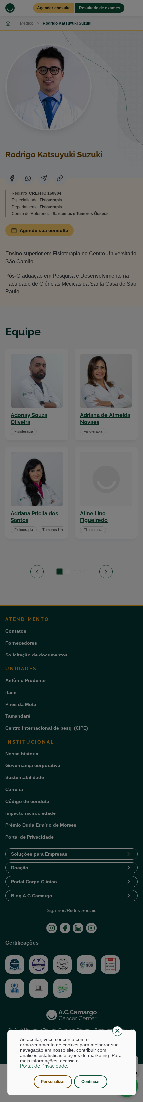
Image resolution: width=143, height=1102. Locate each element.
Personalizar (53, 1081)
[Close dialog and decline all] (117, 1031)
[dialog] (71, 1062)
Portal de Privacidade (43, 1066)
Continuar (90, 1081)
